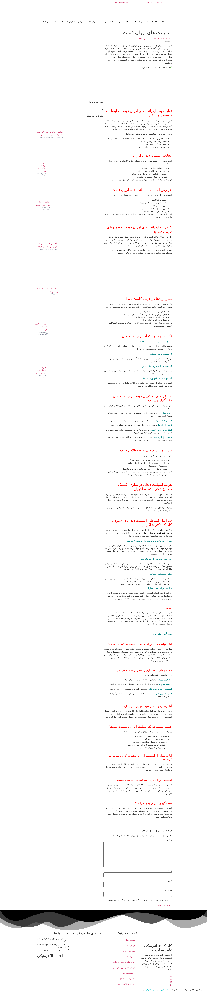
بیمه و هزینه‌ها (93, 22)
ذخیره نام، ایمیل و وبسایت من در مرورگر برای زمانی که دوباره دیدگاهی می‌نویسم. (137, 900)
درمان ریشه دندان (128, 973)
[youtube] (155, 982)
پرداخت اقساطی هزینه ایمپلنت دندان (157, 533)
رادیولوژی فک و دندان (126, 984)
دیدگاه (169, 840)
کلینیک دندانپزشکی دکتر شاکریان (159, 989)
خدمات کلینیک (152, 22)
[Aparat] (155, 985)
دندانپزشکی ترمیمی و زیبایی (124, 962)
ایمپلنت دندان (130, 940)
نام (170, 871)
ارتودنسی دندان (129, 951)
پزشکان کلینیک (137, 22)
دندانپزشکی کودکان (127, 979)
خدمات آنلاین (123, 22)
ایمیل (169, 881)
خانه (162, 22)
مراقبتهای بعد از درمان (74, 22)
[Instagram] (155, 976)
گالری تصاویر (109, 22)
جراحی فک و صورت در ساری (123, 968)
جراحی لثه (131, 945)
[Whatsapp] (155, 979)
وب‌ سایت (168, 890)
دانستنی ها (59, 22)
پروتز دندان (130, 957)
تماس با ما (47, 22)
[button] (170, 41)
